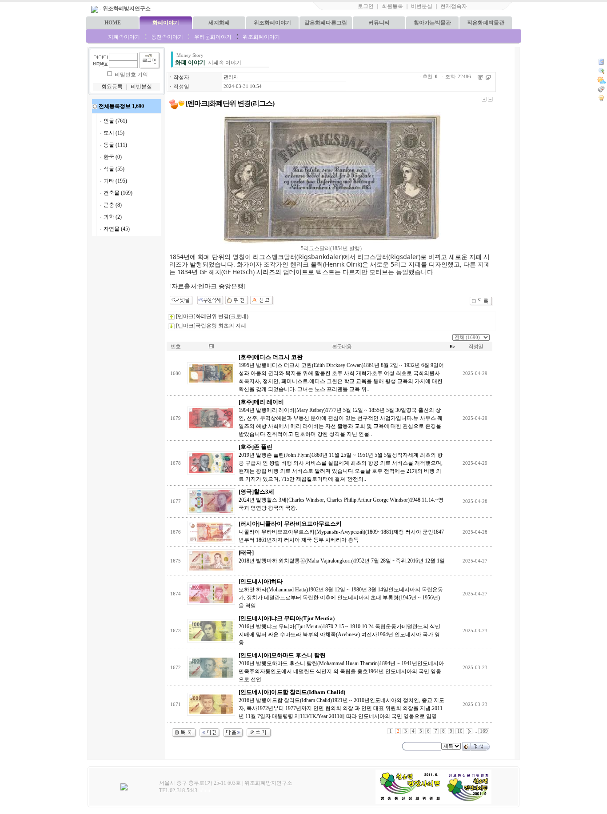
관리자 (231, 77)
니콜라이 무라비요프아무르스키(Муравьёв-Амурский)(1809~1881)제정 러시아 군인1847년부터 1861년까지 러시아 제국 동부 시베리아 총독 (341, 532)
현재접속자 (453, 6)
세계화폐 (219, 23)
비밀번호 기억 (131, 75)
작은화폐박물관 (485, 23)
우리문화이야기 (213, 37)
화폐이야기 (165, 23)
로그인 (366, 6)
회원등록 (392, 6)
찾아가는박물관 (432, 23)
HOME (112, 23)
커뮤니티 (379, 23)
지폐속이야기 (124, 37)
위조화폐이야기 (272, 23)
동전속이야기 (167, 37)
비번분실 (421, 6)
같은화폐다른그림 (325, 23)
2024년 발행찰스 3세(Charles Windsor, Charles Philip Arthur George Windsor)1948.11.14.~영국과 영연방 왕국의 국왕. (341, 500)
